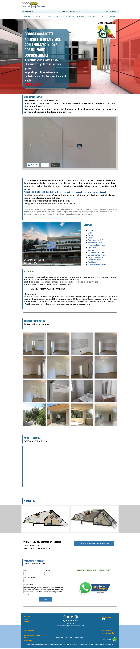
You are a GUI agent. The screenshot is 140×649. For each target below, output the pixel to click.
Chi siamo (38, 16)
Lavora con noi (28, 640)
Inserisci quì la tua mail (29, 577)
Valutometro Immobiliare (31, 635)
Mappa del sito (28, 616)
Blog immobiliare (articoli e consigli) (108, 631)
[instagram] (76, 617)
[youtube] (68, 617)
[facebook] (64, 617)
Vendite (112, 16)
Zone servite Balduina (30, 631)
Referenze (91, 16)
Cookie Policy (68, 638)
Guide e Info (80, 16)
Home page (27, 16)
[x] (72, 617)
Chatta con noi (106, 639)
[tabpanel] (46, 58)
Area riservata (106, 617)
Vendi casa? (70, 16)
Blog (102, 16)
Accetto (28, 595)
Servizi (49, 16)
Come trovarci (59, 16)
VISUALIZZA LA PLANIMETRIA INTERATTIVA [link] (94, 543)
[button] (34, 343)
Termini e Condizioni (79, 638)
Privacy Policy (59, 638)
